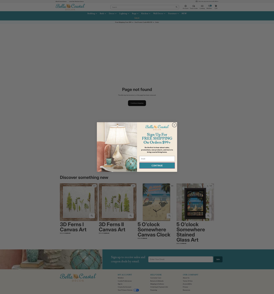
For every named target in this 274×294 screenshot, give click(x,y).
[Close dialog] (174, 125)
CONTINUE (157, 165)
